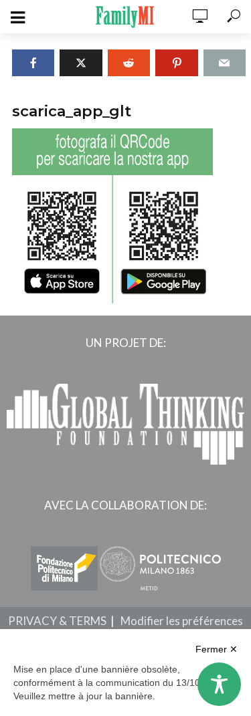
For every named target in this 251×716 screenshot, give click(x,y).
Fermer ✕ (216, 649)
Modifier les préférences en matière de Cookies (156, 628)
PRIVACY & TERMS (57, 621)
